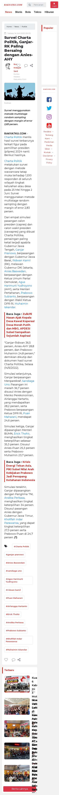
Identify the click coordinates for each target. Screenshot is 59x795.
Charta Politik (13, 137)
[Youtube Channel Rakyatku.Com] (49, 125)
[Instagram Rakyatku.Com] (49, 117)
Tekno (37, 12)
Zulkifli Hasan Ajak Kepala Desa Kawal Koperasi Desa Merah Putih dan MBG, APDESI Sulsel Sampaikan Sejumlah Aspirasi (20, 324)
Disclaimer (48, 156)
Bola (28, 12)
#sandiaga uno (14, 571)
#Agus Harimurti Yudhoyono (14, 580)
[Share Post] (31, 65)
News (8, 12)
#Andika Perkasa (14, 622)
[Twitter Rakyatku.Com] (49, 108)
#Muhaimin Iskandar (16, 649)
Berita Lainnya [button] (20, 789)
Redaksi (47, 131)
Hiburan (49, 12)
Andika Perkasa (14, 497)
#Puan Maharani (14, 598)
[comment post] (26, 65)
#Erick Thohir (13, 614)
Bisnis (18, 12)
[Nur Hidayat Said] (7, 66)
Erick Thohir (22, 433)
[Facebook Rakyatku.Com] (49, 99)
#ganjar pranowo (15, 554)
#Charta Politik (21, 546)
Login (54, 6)
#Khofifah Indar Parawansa (14, 640)
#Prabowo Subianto (16, 630)
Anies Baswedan (15, 271)
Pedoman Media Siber (49, 145)
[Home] (13, 4)
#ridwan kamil (13, 590)
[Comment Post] (27, 691)
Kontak (47, 152)
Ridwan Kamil (21, 260)
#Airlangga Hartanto (16, 606)
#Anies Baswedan (15, 563)
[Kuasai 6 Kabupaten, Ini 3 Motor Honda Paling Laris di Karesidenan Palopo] (17, 684)
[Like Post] (19, 65)
